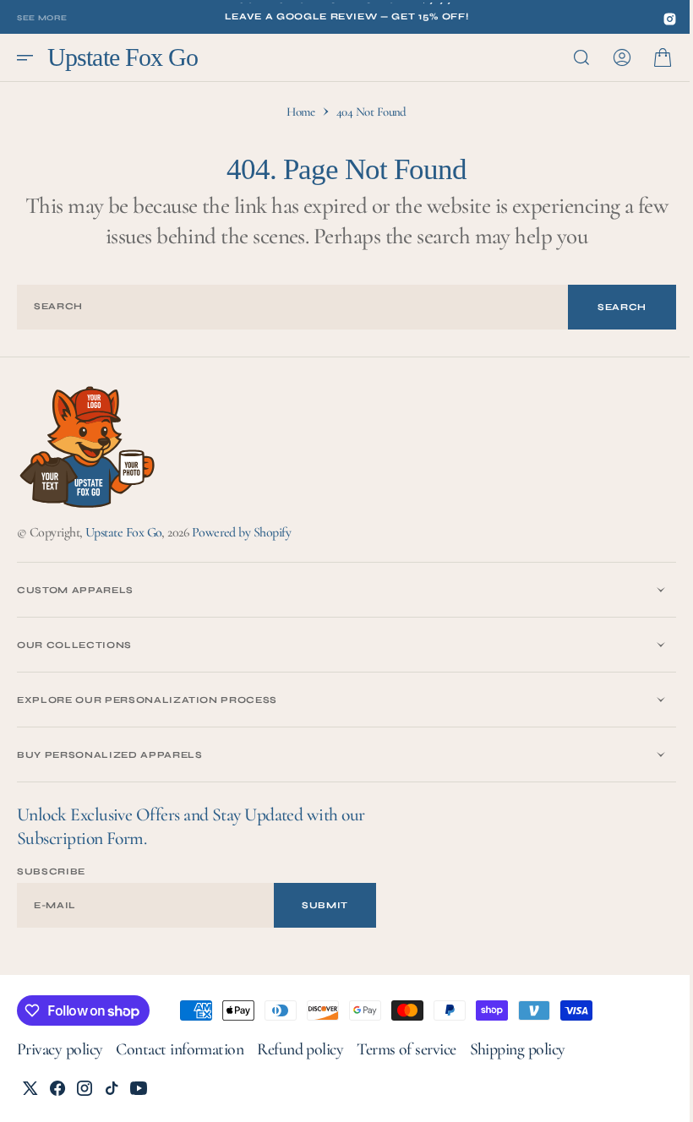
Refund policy (300, 1049)
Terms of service (406, 1049)
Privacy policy (59, 1049)
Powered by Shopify (241, 532)
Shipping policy (517, 1049)
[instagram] (84, 1088)
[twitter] (30, 1088)
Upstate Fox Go (123, 532)
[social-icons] (669, 19)
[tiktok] (111, 1088)
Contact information (179, 1049)
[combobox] (286, 307)
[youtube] (138, 1088)
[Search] (568, 57)
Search (609, 307)
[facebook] (57, 1088)
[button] (30, 57)
